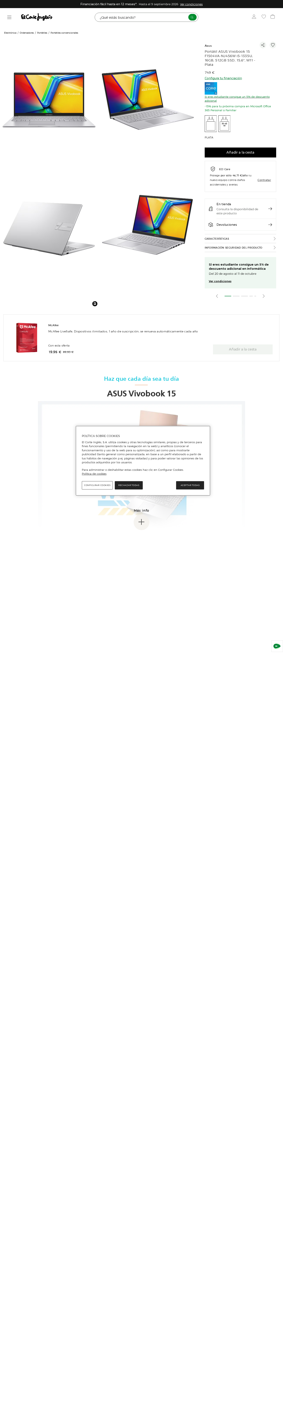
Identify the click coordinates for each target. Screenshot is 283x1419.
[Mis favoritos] (264, 17)
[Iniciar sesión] (255, 17)
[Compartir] (263, 45)
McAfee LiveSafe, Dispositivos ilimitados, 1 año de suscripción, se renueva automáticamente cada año (123, 331)
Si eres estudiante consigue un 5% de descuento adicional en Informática (239, 267)
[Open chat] (277, 646)
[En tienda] (270, 208)
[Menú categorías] (9, 17)
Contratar (264, 180)
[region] (143, 461)
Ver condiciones (220, 281)
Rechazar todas (128, 485)
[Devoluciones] (270, 224)
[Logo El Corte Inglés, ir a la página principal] (37, 17)
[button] (94, 303)
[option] (49, 101)
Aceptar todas (190, 485)
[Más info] (141, 522)
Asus (208, 46)
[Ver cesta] (273, 17)
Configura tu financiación (223, 78)
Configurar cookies (97, 485)
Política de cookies (94, 473)
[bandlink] (191, 4)
